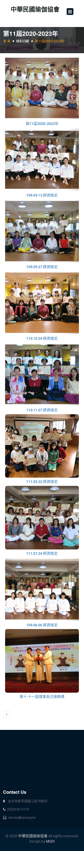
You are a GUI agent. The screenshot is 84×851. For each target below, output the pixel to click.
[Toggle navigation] (70, 11)
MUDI (50, 841)
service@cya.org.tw (21, 817)
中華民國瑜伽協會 (33, 836)
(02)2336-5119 (18, 809)
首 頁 (6, 41)
